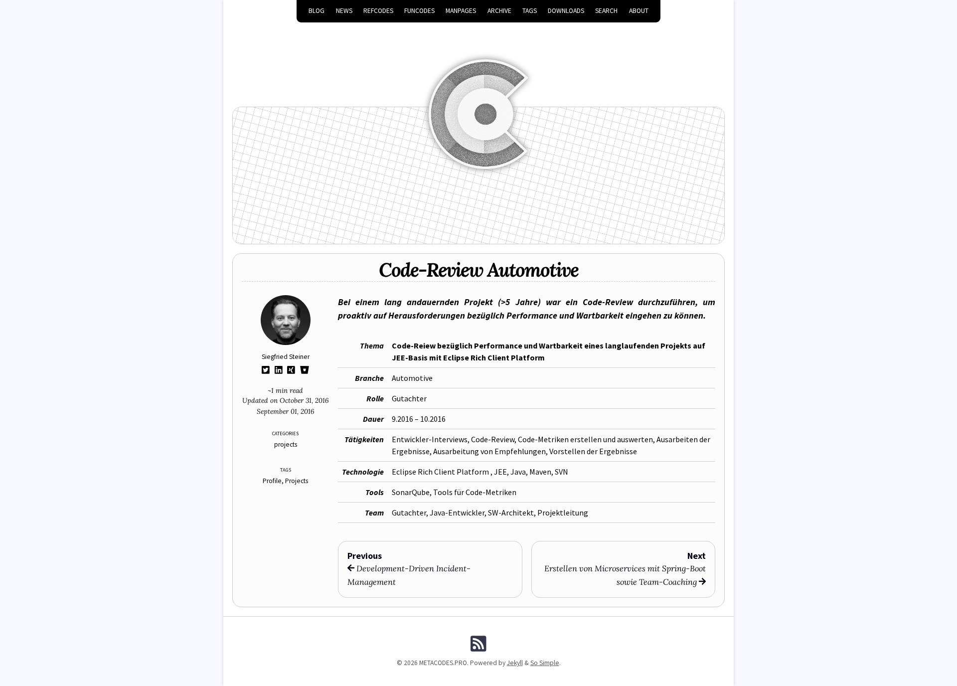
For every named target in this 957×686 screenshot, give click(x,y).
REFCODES (378, 10)
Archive (499, 10)
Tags (529, 10)
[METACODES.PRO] (478, 100)
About (638, 10)
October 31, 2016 (304, 400)
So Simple (544, 663)
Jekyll (515, 663)
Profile (272, 481)
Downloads (566, 10)
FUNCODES (419, 10)
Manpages (461, 10)
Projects (296, 481)
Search (606, 10)
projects (285, 444)
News (344, 10)
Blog (316, 10)
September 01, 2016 (285, 411)
